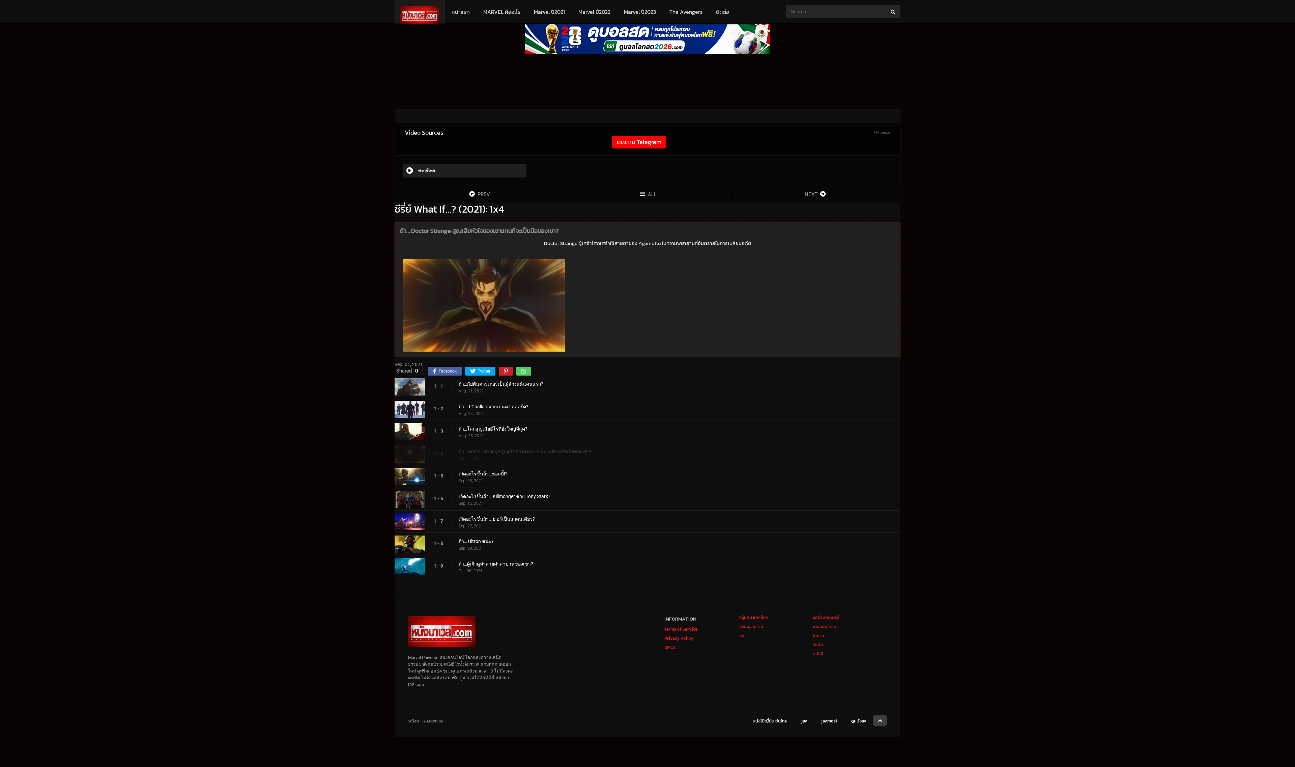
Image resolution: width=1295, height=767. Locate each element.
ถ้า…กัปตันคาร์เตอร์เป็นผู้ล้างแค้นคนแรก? (501, 384)
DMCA (670, 647)
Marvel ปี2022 (594, 12)
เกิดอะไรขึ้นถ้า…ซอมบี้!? (483, 473)
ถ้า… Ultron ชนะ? (476, 541)
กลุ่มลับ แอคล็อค (753, 617)
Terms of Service (680, 629)
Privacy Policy (678, 638)
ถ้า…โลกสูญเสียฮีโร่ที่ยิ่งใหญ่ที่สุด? (493, 429)
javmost (829, 721)
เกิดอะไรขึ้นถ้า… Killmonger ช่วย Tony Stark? (504, 496)
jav (804, 721)
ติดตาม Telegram (639, 141)
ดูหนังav (858, 721)
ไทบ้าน (818, 635)
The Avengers (685, 12)
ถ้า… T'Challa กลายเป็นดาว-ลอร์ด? (493, 406)
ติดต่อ (722, 12)
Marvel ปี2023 (640, 12)
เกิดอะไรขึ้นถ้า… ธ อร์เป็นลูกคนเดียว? (497, 519)
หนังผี (818, 654)
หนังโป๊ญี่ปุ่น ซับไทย (770, 721)
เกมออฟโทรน (824, 626)
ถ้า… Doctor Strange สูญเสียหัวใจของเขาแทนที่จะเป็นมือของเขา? (526, 451)
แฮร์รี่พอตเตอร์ (826, 617)
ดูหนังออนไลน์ (751, 626)
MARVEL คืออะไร (501, 12)
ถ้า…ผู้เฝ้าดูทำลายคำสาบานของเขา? (496, 564)
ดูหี (741, 635)
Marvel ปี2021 (549, 12)
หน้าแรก (461, 12)
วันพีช (818, 644)
